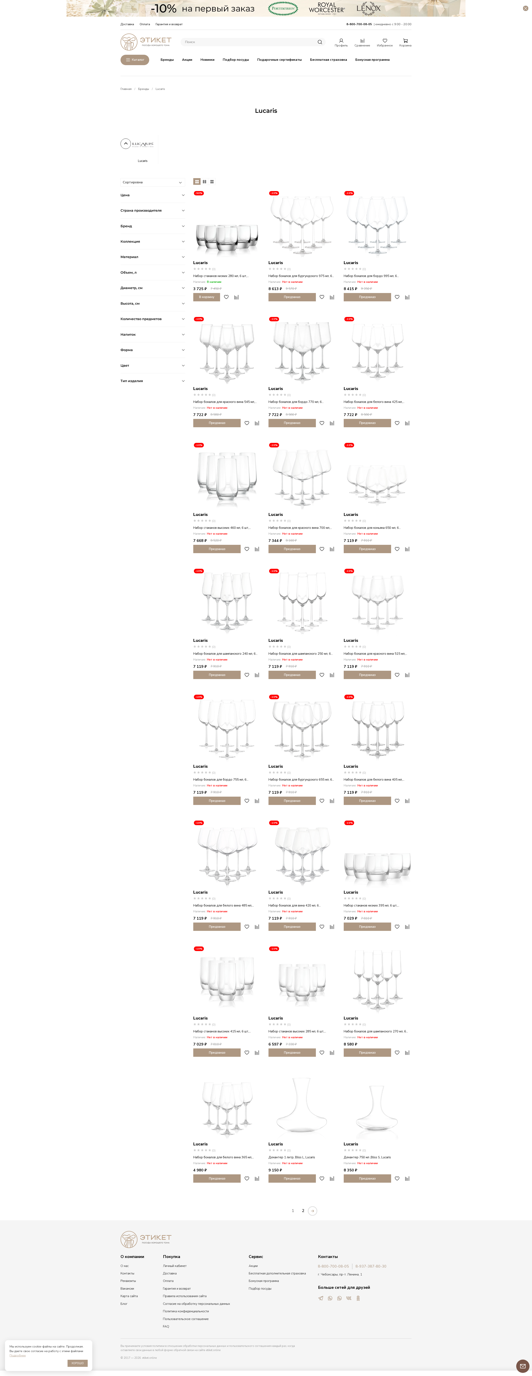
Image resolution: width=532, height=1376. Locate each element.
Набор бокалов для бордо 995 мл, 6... (371, 276)
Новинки (207, 59)
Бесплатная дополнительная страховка (277, 1273)
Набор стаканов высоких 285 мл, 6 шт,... (297, 1031)
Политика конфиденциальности (186, 1311)
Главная (126, 89)
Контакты (127, 1273)
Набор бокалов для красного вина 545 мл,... (225, 402)
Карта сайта (129, 1296)
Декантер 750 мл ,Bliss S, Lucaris (367, 1157)
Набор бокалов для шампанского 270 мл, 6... (376, 1031)
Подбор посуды (236, 59)
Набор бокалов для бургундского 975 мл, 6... (301, 276)
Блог (124, 1304)
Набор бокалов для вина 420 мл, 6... (294, 905)
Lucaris (143, 161)
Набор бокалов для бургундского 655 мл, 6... (301, 779)
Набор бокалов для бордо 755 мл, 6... (220, 779)
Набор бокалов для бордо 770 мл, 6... (296, 402)
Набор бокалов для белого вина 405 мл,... (374, 779)
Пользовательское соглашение (186, 1319)
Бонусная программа (372, 59)
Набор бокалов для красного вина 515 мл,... (375, 654)
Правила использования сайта (185, 1296)
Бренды (167, 59)
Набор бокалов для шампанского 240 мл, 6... (225, 654)
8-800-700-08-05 (333, 1266)
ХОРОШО (77, 1363)
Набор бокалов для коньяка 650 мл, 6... (372, 528)
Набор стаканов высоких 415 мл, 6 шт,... (222, 1031)
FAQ (166, 1326)
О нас (125, 1266)
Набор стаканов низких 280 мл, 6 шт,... (221, 276)
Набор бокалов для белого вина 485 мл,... (223, 905)
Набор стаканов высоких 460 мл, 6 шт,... (222, 528)
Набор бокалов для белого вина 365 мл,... (223, 1157)
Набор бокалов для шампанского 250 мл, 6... (300, 654)
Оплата (145, 24)
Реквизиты (128, 1281)
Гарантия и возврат (169, 24)
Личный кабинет (175, 1266)
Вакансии (127, 1289)
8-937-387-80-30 (371, 1266)
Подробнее (18, 1355)
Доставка (127, 24)
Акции (187, 59)
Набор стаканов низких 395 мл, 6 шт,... (371, 905)
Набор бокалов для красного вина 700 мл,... (300, 528)
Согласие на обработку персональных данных (196, 1304)
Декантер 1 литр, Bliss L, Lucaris (291, 1157)
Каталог (138, 59)
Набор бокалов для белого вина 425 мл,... (374, 402)
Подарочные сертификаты (279, 59)
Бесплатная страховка (328, 59)
